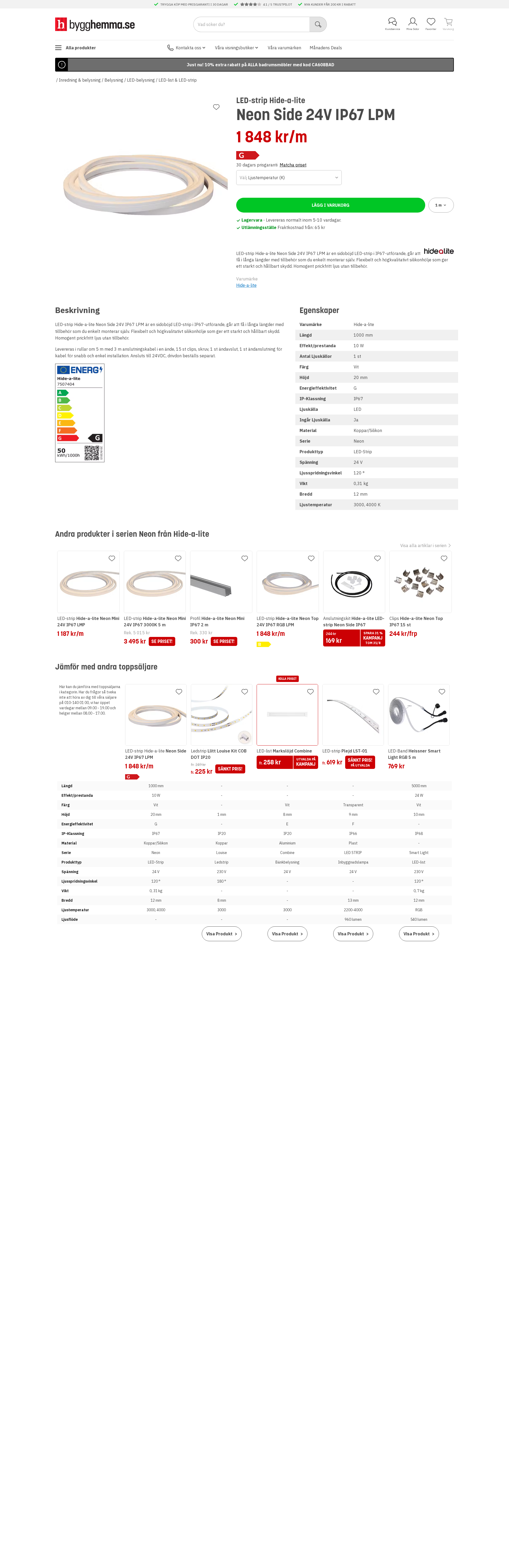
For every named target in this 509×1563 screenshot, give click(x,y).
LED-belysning (141, 80)
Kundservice (392, 29)
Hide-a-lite (246, 285)
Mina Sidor (412, 29)
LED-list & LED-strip (178, 80)
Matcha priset (293, 165)
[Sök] (318, 24)
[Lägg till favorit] (216, 107)
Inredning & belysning (80, 80)
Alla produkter (81, 47)
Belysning (113, 80)
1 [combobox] (438, 205)
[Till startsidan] (95, 24)
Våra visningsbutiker (234, 47)
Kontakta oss (188, 47)
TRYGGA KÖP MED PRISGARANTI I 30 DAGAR (194, 4)
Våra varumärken (284, 47)
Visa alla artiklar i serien (423, 545)
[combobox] (289, 177)
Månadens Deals (326, 47)
